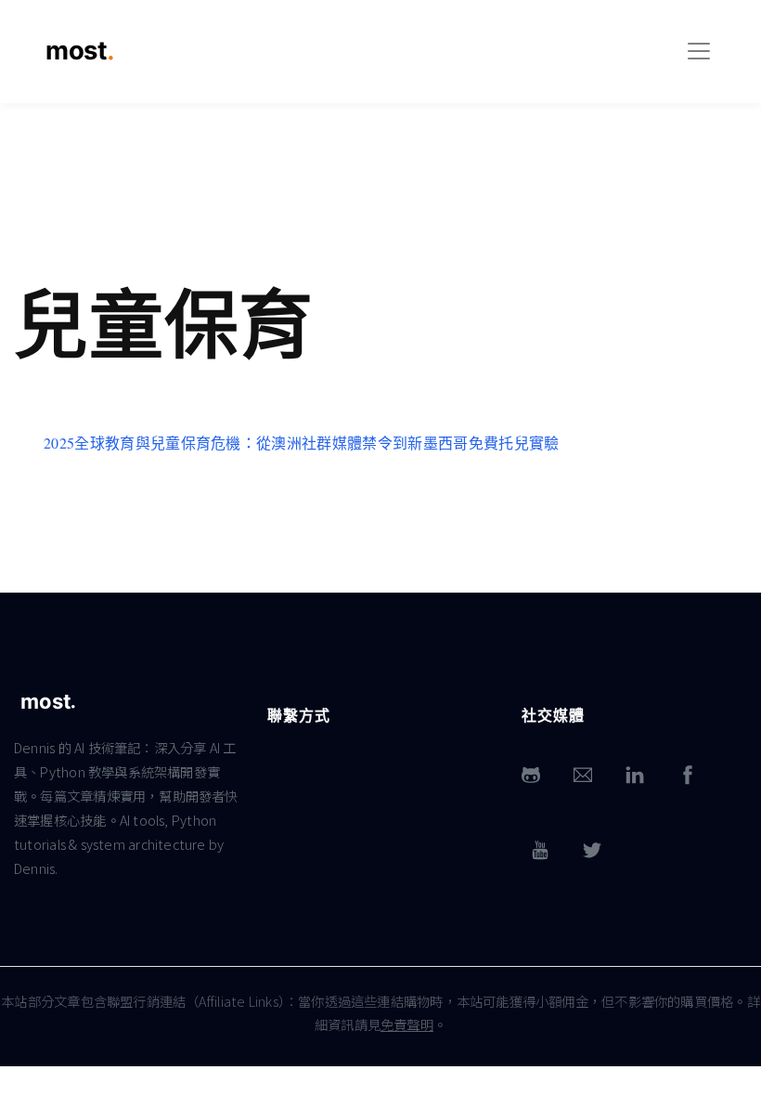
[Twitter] (592, 850)
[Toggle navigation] (699, 51)
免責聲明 (406, 1024)
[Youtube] (540, 850)
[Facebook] (687, 775)
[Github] (531, 775)
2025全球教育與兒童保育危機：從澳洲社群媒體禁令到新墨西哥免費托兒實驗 (302, 442)
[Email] (583, 775)
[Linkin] (635, 775)
